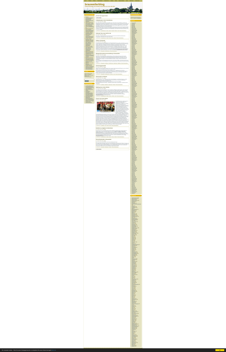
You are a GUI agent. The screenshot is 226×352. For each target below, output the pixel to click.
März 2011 (133, 186)
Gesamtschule (134, 252)
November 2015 (134, 136)
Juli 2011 (133, 182)
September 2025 (134, 32)
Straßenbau (133, 328)
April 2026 (133, 26)
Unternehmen (134, 336)
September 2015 (134, 138)
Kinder (110, 37)
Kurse (112, 37)
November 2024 (134, 41)
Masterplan (115, 63)
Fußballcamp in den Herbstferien (104, 20)
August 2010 (134, 192)
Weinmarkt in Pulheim (101, 76)
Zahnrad (115, 37)
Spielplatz (133, 321)
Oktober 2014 (134, 148)
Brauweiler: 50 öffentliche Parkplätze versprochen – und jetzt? (90, 56)
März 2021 (133, 80)
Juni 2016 (133, 130)
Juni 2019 (133, 98)
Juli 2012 (133, 172)
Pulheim (115, 30)
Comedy (133, 222)
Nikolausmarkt (134, 299)
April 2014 (133, 153)
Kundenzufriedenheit (135, 284)
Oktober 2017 (134, 116)
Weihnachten (134, 342)
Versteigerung (134, 339)
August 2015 (134, 139)
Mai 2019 (133, 99)
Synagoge (133, 329)
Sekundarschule (134, 316)
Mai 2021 (133, 78)
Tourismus (133, 334)
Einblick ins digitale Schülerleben (104, 128)
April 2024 (133, 47)
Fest (105, 125)
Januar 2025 (134, 39)
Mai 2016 (133, 131)
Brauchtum (133, 214)
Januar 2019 (134, 103)
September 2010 (134, 191)
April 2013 (133, 164)
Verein (133, 337)
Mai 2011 (133, 184)
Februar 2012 (134, 176)
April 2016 (133, 132)
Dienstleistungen (134, 227)
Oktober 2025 (134, 31)
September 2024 (134, 43)
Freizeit (110, 30)
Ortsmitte (133, 305)
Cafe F (133, 220)
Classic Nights (134, 221)
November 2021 (134, 73)
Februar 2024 (134, 49)
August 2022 (134, 65)
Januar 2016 (134, 135)
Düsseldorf (133, 229)
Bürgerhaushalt (134, 219)
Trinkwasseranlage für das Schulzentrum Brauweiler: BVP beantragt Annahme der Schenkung (89, 19)
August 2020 (134, 86)
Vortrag (133, 340)
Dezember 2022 (134, 61)
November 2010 (134, 189)
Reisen (133, 312)
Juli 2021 (133, 76)
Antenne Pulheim (134, 200)
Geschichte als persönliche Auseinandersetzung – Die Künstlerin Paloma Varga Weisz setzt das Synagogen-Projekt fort (89, 93)
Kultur (133, 283)
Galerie (133, 250)
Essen (133, 235)
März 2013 (133, 165)
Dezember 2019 (134, 93)
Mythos (133, 296)
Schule (133, 314)
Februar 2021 (134, 81)
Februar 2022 (134, 70)
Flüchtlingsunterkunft (135, 244)
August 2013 (134, 160)
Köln (132, 278)
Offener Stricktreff (100, 40)
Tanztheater (133, 331)
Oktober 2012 (134, 169)
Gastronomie (110, 84)
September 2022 (134, 64)
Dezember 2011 (134, 178)
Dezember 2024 (134, 40)
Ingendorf (133, 267)
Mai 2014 (133, 152)
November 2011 (134, 179)
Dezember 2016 (134, 125)
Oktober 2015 (134, 137)
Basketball (133, 210)
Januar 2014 (134, 156)
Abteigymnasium (134, 198)
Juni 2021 (133, 77)
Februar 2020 (134, 91)
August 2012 (134, 171)
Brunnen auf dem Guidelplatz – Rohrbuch (89, 39)
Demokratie (133, 225)
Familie (107, 37)
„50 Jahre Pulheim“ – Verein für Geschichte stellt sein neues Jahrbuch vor (89, 23)
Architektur (133, 203)
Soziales (133, 320)
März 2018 (133, 112)
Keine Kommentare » (123, 30)
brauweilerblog (95, 4)
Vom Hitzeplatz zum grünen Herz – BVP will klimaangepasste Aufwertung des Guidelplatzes (89, 43)
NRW (132, 300)
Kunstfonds (133, 286)
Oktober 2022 (134, 63)
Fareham (133, 239)
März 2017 (133, 122)
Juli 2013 (133, 161)
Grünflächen (134, 259)
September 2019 (134, 96)
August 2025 (134, 33)
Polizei (113, 136)
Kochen (133, 277)
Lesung (133, 287)
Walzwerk (133, 341)
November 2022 (134, 62)
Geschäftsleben (134, 253)
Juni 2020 (133, 88)
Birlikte (133, 212)
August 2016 (134, 128)
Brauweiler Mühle (134, 216)
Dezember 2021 (134, 72)
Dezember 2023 (134, 51)
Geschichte (133, 254)
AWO (132, 208)
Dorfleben (106, 63)
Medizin (133, 293)
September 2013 (134, 159)
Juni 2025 (133, 35)
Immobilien (133, 266)
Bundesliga (133, 218)
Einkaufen (106, 84)
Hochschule (134, 265)
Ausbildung (133, 206)
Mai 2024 (133, 46)
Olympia (133, 302)
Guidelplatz (133, 261)
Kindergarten (134, 274)
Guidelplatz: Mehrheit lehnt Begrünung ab (90, 26)
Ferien (107, 30)
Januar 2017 (134, 124)
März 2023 (133, 59)
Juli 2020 (133, 87)
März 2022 (133, 69)
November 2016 (134, 126)
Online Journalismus (135, 303)
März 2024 (133, 48)
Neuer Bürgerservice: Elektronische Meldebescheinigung (89, 97)
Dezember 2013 (134, 157)
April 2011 (133, 185)
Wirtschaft (133, 345)
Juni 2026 (133, 24)
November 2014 (134, 147)
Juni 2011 (133, 183)
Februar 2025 (134, 38)
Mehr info (54, 350)
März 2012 (133, 175)
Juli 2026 (133, 23)
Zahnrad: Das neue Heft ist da (103, 33)
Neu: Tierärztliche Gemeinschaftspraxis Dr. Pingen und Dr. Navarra (89, 30)
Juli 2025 (133, 34)
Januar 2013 (134, 166)
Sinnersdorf (133, 318)
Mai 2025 (133, 36)
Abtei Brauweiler (134, 197)
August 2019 (134, 97)
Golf (132, 257)
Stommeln (133, 327)
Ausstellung (133, 207)
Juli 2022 (133, 66)
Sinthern (115, 136)
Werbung (133, 343)
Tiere (132, 333)
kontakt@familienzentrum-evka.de (122, 49)
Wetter (133, 344)
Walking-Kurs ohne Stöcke (102, 87)
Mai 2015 (133, 142)
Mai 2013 (133, 163)
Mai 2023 (133, 57)
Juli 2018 (133, 108)
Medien (133, 292)
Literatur (133, 289)
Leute (133, 288)
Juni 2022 (133, 67)
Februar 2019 (134, 102)
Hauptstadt (133, 263)
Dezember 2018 (134, 104)
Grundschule (134, 258)
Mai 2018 (133, 110)
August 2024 (134, 44)
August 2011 (134, 181)
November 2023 (134, 52)
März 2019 (133, 101)
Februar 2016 (134, 134)
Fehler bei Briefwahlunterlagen (89, 64)
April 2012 (133, 174)
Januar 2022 (134, 71)
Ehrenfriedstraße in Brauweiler (103, 139)
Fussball (112, 30)
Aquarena (133, 201)
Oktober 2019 (134, 95)
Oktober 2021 (134, 74)
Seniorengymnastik (101, 65)
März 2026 (133, 27)
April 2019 (133, 100)
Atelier (133, 205)
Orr (132, 304)
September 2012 (134, 170)
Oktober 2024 (134, 42)
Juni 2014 (133, 151)
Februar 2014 (134, 155)
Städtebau (119, 63)
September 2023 (134, 53)
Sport (118, 30)
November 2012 (134, 168)
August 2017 (134, 118)
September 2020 (134, 85)
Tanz (132, 330)
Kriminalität (133, 282)
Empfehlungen (103, 30)
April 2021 (133, 79)
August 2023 (134, 54)
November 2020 (134, 83)
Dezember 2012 (134, 167)
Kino (132, 275)
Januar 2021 (134, 82)
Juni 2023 (133, 56)
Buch (132, 217)
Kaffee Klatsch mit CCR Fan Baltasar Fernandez (89, 53)
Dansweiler (133, 224)
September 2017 (134, 117)
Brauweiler (103, 63)
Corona (133, 223)
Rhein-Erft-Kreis (134, 313)
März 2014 (133, 154)
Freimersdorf (134, 247)
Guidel (133, 260)
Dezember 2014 (134, 146)
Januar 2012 (134, 177)
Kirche (133, 276)
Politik (133, 308)
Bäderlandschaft (134, 209)
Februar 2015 (134, 144)
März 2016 (133, 133)
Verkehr (133, 338)
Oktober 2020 (134, 84)
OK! (220, 350)
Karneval (133, 272)
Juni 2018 (133, 109)
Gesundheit (133, 255)
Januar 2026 (134, 29)
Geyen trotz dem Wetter (102, 98)
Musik (133, 295)
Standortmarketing (135, 325)
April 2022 (133, 68)
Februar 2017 (134, 123)
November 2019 (134, 94)
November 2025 (134, 30)
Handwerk (133, 262)
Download (139, 18)
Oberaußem (134, 301)
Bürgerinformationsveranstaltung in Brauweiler (108, 53)
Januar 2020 (134, 92)
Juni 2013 (133, 162)
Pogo (132, 307)
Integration (133, 268)
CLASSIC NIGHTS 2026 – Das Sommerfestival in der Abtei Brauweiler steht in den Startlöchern (90, 87)
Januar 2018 (134, 113)
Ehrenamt (133, 231)
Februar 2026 (134, 28)
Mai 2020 (133, 89)
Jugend (133, 270)
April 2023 (133, 58)
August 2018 (134, 107)
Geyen (110, 125)
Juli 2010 (133, 193)
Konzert (133, 281)
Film (132, 242)
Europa (133, 236)
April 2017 (133, 121)
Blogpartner (133, 213)
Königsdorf (133, 280)
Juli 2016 (133, 129)
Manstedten (133, 290)
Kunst (133, 285)
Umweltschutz (134, 335)
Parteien (133, 306)
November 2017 (134, 115)
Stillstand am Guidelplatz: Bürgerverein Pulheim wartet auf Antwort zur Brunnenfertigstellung (90, 68)
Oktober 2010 (134, 190)
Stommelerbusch (134, 326)
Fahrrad (133, 237)
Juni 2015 (133, 141)
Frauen (133, 246)
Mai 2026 (133, 25)
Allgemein (133, 199)
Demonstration (134, 226)
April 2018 (133, 111)
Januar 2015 (134, 145)
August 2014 (134, 150)
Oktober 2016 (134, 127)
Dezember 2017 (134, 114)
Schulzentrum (134, 315)
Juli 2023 (133, 55)
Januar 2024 (134, 50)
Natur (132, 297)
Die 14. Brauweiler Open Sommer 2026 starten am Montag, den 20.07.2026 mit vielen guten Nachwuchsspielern (90, 101)
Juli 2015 (133, 140)
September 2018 (134, 106)
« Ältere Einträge (98, 17)
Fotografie (133, 245)
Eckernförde (134, 230)
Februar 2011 (134, 187)
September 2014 (134, 149)
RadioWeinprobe (134, 311)
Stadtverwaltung (134, 324)
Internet (110, 136)
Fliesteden (133, 243)
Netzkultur (133, 298)
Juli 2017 (133, 119)
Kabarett (133, 271)
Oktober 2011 (134, 180)
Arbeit (133, 202)
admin (105, 21)
